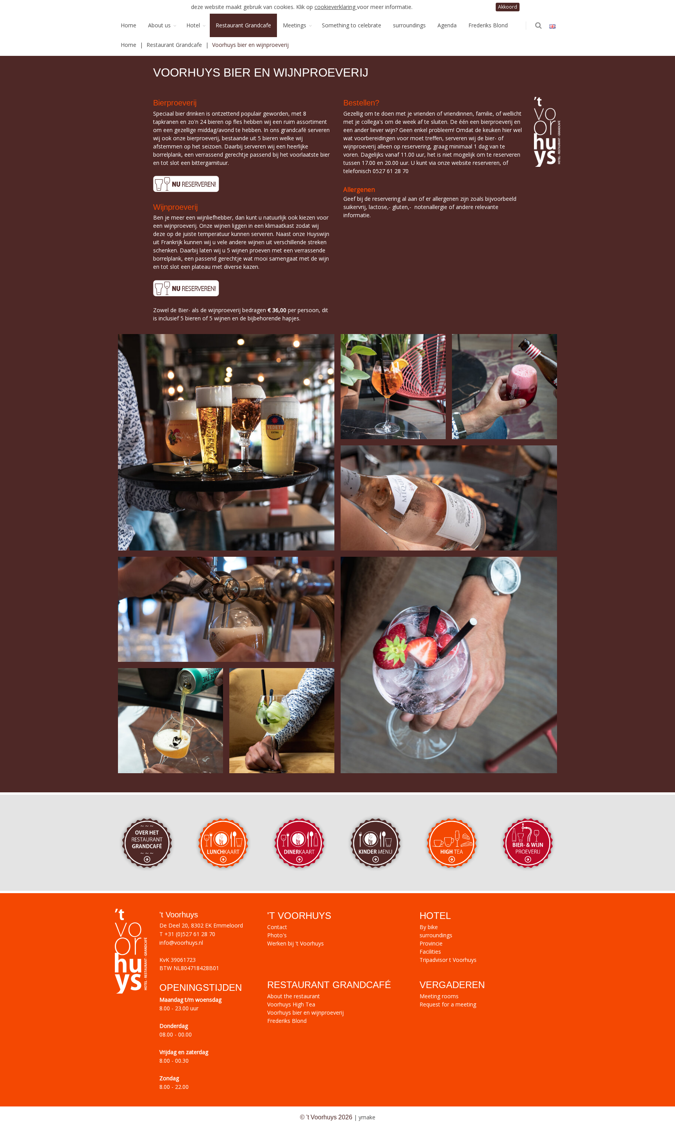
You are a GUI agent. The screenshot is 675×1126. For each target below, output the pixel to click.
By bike (429, 927)
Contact (277, 927)
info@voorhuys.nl (181, 942)
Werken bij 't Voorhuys (295, 943)
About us (159, 25)
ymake (367, 1117)
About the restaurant (293, 996)
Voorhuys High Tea (291, 1004)
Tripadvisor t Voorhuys (448, 959)
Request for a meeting (448, 1004)
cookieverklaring (335, 7)
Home (128, 25)
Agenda (447, 25)
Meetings (294, 25)
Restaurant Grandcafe (243, 25)
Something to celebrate (351, 25)
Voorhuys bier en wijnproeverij (305, 1012)
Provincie (431, 943)
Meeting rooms (439, 996)
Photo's (277, 935)
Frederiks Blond (488, 25)
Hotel (193, 25)
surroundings (409, 25)
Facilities (430, 951)
